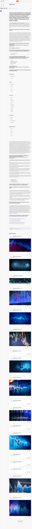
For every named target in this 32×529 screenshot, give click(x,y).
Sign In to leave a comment (15, 228)
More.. (29, 272)
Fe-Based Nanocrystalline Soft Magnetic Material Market (17, 218)
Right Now (12, 4)
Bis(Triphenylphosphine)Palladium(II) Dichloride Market (16, 223)
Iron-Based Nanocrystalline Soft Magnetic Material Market (17, 222)
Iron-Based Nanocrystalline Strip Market (14, 221)
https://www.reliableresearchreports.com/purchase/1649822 (18, 216)
